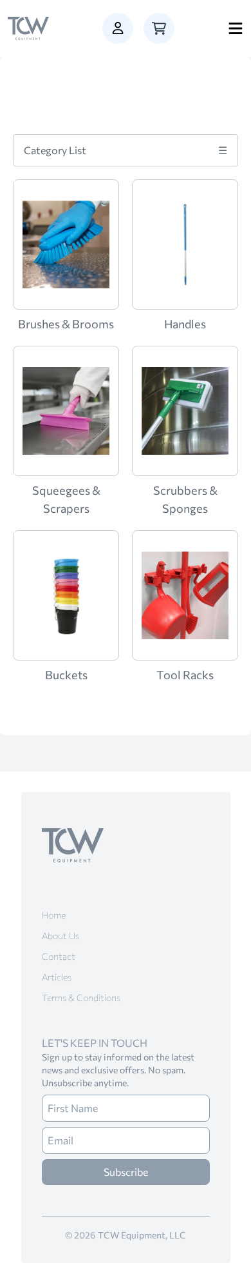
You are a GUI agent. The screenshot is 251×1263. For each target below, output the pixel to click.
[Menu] (235, 28)
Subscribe (126, 1172)
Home (54, 915)
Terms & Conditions (81, 997)
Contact (58, 956)
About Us (60, 935)
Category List (125, 150)
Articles (56, 976)
